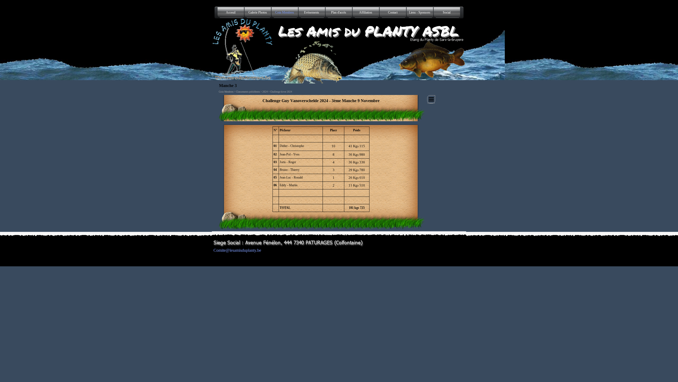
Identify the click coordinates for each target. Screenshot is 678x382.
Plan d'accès (338, 12)
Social (446, 12)
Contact (393, 12)
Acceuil (230, 12)
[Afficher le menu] (431, 99)
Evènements (311, 12)
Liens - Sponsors (419, 12)
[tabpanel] (321, 101)
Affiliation (365, 12)
